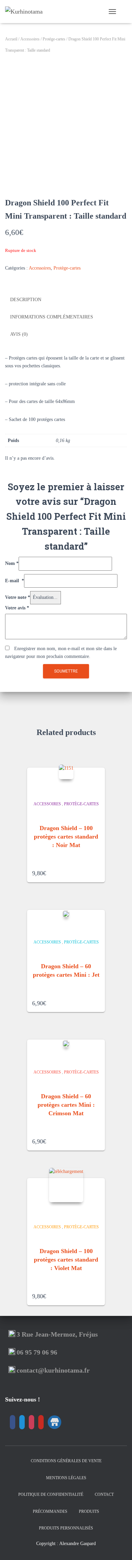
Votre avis (17, 607)
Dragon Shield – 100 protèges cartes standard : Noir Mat (66, 836)
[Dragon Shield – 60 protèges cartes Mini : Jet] (66, 914)
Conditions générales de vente (66, 1460)
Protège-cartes (54, 39)
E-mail (14, 580)
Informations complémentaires (51, 316)
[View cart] (124, 11)
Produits (89, 1511)
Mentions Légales (66, 1477)
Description (25, 299)
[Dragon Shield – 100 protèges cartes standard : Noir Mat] (66, 772)
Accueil (11, 39)
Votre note (17, 597)
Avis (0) (19, 334)
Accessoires (30, 39)
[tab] (66, 300)
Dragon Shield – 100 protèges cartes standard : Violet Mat (66, 1259)
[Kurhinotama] (26, 11)
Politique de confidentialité (50, 1494)
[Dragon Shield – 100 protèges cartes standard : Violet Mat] (66, 1185)
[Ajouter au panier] (97, 871)
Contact (104, 1494)
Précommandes (50, 1511)
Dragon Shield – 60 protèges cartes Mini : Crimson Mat (66, 1105)
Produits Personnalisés (66, 1528)
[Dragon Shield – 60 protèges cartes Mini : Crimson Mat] (66, 1043)
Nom (12, 563)
